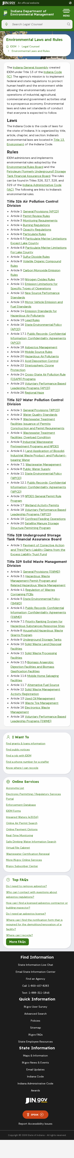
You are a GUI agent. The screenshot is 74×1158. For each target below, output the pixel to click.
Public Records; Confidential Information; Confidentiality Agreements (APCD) (38, 338)
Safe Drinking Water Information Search (31, 841)
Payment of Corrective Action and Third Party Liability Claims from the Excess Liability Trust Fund (38, 549)
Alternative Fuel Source (43, 685)
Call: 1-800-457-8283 (35, 985)
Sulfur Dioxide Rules (36, 257)
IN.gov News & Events (35, 1062)
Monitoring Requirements (40, 220)
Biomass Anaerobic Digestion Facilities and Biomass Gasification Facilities (32, 666)
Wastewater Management (43, 464)
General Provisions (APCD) (41, 211)
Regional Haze (34, 393)
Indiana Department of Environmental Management (32, 13)
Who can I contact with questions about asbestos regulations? (31, 894)
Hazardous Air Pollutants (42, 356)
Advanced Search (35, 1013)
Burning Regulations (36, 225)
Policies (35, 1020)
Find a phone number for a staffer (27, 761)
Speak (35, 1114)
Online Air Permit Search (21, 823)
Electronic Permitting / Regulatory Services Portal (33, 796)
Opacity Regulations (37, 230)
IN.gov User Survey (35, 1006)
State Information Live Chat (35, 964)
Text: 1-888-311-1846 (35, 992)
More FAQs (17, 942)
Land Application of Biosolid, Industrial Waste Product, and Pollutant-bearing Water (38, 455)
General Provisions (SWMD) (41, 572)
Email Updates (35, 1069)
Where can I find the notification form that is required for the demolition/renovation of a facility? (34, 924)
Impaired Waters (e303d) (22, 817)
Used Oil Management (40, 698)
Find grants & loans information (25, 743)
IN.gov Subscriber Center (22, 866)
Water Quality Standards (40, 415)
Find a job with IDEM (18, 755)
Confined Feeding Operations (45, 519)
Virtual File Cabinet (18, 847)
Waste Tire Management (41, 703)
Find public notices (18, 749)
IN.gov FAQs (35, 1034)
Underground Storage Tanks (42, 640)
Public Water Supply (36, 469)
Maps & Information (35, 1055)
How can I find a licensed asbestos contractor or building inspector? (37, 905)
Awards (35, 1090)
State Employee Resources (35, 1041)
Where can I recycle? (19, 935)
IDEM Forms (13, 811)
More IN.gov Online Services (24, 860)
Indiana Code (35, 1076)
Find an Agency (35, 978)
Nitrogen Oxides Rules (40, 279)
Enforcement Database (21, 804)
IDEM (13, 46)
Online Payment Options (22, 829)
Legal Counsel (30, 46)
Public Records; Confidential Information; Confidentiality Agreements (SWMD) (38, 612)
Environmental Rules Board (25, 167)
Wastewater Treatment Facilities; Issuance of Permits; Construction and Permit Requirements (37, 423)
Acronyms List (15, 788)
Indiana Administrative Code (35, 1083)
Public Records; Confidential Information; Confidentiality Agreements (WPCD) (38, 487)
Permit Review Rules (36, 216)
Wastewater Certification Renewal (28, 854)
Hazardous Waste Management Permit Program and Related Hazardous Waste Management (38, 580)
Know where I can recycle (22, 767)
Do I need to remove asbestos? (26, 886)
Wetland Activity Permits (42, 505)
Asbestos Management (41, 347)
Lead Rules (32, 320)
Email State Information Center (35, 971)
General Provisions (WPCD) (41, 410)
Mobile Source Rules (38, 352)
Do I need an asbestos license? (26, 913)
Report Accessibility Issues (35, 1123)
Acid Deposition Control (41, 361)
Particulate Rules (34, 234)
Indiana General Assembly (30, 67)
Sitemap (35, 1027)
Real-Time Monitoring (19, 835)
